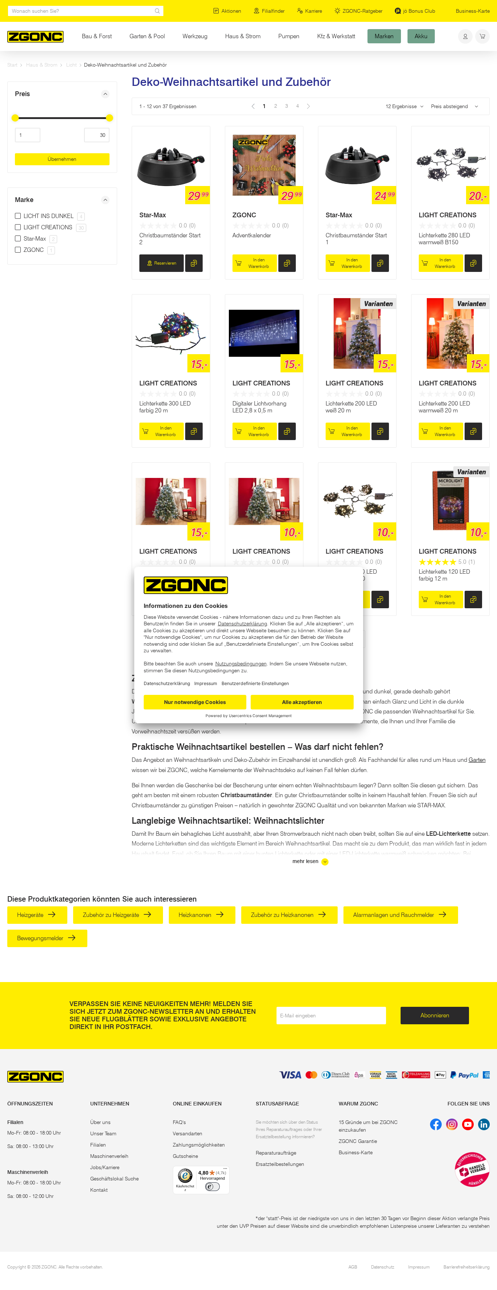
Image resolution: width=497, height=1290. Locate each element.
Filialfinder (273, 11)
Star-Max (152, 215)
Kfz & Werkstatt (336, 36)
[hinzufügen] (194, 263)
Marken (384, 36)
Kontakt (99, 1190)
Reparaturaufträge (276, 1153)
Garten (477, 759)
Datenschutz (382, 1267)
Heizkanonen (196, 914)
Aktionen (231, 11)
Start (12, 65)
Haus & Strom (243, 36)
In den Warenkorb (259, 263)
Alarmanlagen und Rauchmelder (394, 914)
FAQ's (179, 1122)
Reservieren (165, 263)
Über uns (100, 1122)
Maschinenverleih (109, 1156)
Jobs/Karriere (104, 1167)
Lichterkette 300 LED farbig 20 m (165, 407)
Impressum (419, 1267)
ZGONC (244, 215)
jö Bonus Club (419, 11)
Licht (71, 65)
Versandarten (187, 1133)
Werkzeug (195, 36)
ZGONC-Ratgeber (362, 11)
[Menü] (225, 1170)
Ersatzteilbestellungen (280, 1164)
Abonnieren (435, 1015)
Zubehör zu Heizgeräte (111, 914)
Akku (421, 36)
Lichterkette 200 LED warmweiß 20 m (444, 407)
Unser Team (103, 1133)
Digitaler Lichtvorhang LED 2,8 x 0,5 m (259, 407)
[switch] (212, 1186)
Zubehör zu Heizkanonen (283, 914)
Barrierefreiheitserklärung (467, 1267)
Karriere (313, 11)
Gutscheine (185, 1156)
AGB (353, 1267)
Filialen (98, 1145)
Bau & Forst (97, 36)
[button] (62, 94)
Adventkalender (251, 235)
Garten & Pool (147, 36)
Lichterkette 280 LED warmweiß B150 (444, 239)
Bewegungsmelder (41, 938)
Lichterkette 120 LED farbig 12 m (444, 575)
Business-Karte (473, 11)
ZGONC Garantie (358, 1141)
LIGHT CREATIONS (448, 215)
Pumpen (288, 36)
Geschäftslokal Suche (114, 1179)
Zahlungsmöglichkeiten (199, 1145)
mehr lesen (306, 861)
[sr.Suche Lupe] (157, 10)
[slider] (15, 118)
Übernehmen (62, 159)
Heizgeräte (31, 914)
